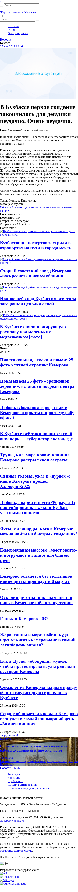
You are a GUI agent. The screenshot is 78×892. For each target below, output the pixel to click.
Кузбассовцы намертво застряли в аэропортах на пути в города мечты (36, 245)
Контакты (14, 777)
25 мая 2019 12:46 (11, 46)
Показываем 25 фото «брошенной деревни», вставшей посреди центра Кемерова (37, 386)
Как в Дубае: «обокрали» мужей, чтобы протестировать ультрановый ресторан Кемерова (37, 666)
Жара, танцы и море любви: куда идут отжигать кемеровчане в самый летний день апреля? (38, 639)
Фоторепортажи (18, 33)
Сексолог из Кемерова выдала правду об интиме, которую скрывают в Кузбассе (38, 692)
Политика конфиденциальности (28, 788)
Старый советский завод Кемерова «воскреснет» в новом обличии (35, 273)
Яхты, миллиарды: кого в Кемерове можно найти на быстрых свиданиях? (39, 531)
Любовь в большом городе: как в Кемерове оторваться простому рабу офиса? (37, 412)
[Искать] (1, 6)
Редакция (14, 774)
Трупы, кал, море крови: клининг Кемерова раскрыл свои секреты (34, 457)
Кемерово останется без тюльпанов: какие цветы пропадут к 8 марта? (37, 579)
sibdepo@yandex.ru (12, 820)
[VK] (7, 880)
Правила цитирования (22, 784)
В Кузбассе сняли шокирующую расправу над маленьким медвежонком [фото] (33, 331)
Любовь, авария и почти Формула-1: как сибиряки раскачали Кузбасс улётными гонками (37, 507)
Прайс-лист (15, 781)
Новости (13, 26)
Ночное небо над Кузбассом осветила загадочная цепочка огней (38, 301)
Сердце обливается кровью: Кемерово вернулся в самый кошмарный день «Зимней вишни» (39, 718)
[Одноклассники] (13, 883)
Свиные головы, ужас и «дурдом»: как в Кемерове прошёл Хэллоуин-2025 (35, 481)
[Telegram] (10, 876)
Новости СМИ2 (10, 768)
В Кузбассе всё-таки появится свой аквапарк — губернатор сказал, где (36, 436)
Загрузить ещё (9, 735)
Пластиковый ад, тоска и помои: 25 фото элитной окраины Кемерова (36, 362)
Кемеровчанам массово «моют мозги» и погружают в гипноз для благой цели (38, 555)
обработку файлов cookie (16, 850)
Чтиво (12, 29)
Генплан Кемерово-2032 (24, 618)
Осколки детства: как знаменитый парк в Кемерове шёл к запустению (36, 600)
